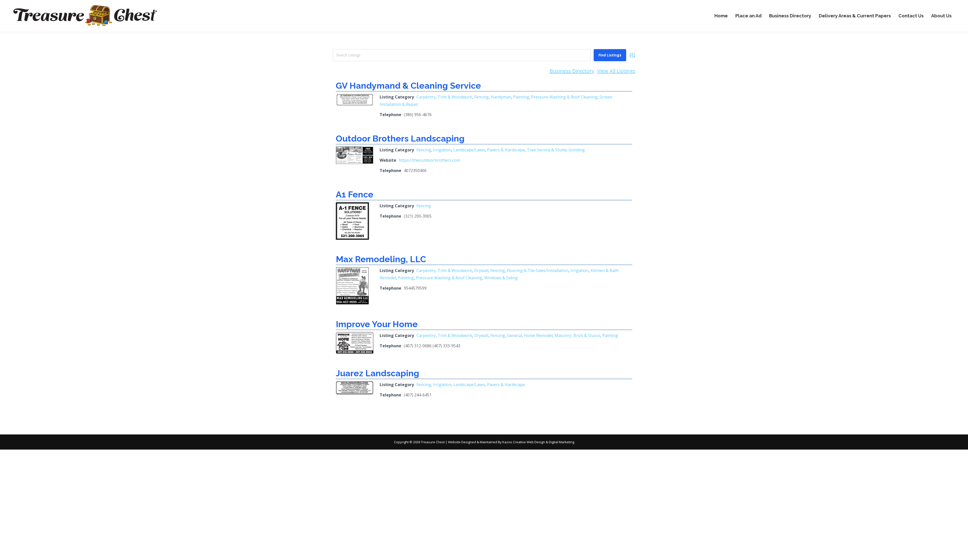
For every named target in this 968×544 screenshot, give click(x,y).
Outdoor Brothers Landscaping (400, 138)
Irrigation (442, 150)
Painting (521, 97)
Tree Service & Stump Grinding (556, 150)
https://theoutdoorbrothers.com (429, 160)
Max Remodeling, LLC (381, 259)
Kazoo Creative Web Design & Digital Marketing (538, 442)
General (514, 335)
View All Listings (616, 70)
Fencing (481, 97)
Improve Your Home (377, 324)
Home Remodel (538, 335)
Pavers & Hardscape (506, 150)
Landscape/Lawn (469, 150)
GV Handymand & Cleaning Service (408, 86)
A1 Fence (354, 194)
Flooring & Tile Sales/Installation (537, 270)
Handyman (501, 97)
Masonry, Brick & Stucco (577, 335)
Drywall (481, 270)
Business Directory (572, 70)
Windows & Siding (501, 278)
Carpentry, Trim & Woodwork (444, 97)
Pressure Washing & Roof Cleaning (564, 97)
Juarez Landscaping (377, 373)
